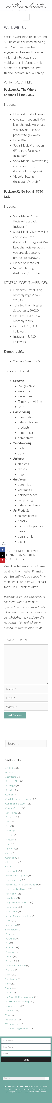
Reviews (9, 970)
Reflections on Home (15, 965)
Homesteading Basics (16, 889)
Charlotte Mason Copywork (19, 799)
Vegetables (10, 1019)
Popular (9, 947)
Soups (8, 992)
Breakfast (10, 790)
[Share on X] (2, 555)
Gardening (10, 857)
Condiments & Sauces (16, 803)
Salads (8, 974)
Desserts (9, 817)
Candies (9, 794)
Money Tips (11, 925)
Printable (10, 952)
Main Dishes (11, 911)
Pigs (7, 943)
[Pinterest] (26, 1071)
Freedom (9, 839)
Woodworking (12, 1024)
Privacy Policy (26, 1100)
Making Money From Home (18, 916)
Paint (8, 934)
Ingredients (11, 898)
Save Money (11, 979)
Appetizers (10, 776)
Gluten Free (11, 862)
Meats (8, 920)
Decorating (11, 812)
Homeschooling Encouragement (21, 884)
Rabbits (9, 956)
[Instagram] (20, 1071)
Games (8, 853)
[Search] (47, 1078)
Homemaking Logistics (16, 875)
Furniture (10, 848)
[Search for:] (26, 743)
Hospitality (10, 893)
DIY (7, 821)
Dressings (10, 830)
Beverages (10, 785)
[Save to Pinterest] (2, 560)
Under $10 (10, 1010)
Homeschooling (13, 880)
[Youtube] (31, 1071)
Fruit (7, 844)
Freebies (9, 835)
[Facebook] (15, 1071)
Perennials (10, 938)
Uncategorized (12, 1006)
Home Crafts (11, 871)
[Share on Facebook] (2, 549)
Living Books (11, 907)
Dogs (8, 826)
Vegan (8, 1015)
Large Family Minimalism (17, 902)
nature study (11, 929)
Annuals (9, 772)
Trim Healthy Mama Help (17, 1001)
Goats (8, 866)
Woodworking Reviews (16, 1028)
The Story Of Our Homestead (19, 997)
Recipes (9, 961)
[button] (26, 17)
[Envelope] (36, 1071)
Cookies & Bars (13, 808)
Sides (8, 983)
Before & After (12, 781)
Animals (9, 767)
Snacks (8, 988)
